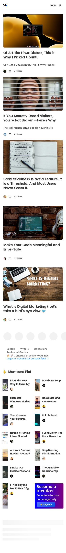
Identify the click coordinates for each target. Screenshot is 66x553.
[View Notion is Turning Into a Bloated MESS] (5, 437)
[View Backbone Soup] (37, 385)
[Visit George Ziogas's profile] (4, 134)
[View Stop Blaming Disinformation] (37, 455)
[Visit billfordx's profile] (11, 389)
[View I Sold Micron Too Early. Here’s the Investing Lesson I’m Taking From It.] (37, 437)
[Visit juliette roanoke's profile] (43, 385)
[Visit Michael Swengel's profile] (4, 71)
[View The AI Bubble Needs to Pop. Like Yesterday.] (37, 472)
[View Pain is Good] (37, 420)
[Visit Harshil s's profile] (4, 197)
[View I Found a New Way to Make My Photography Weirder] (5, 385)
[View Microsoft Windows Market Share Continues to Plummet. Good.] (5, 402)
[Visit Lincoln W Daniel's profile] (43, 406)
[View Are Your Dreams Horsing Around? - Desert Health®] (5, 455)
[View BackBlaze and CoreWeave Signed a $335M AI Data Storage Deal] (37, 402)
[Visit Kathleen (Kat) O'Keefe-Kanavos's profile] (11, 458)
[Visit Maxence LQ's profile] (4, 258)
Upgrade (47, 504)
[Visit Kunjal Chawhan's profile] (4, 320)
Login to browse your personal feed (26, 358)
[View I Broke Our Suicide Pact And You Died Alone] (5, 472)
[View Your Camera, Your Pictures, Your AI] (5, 420)
